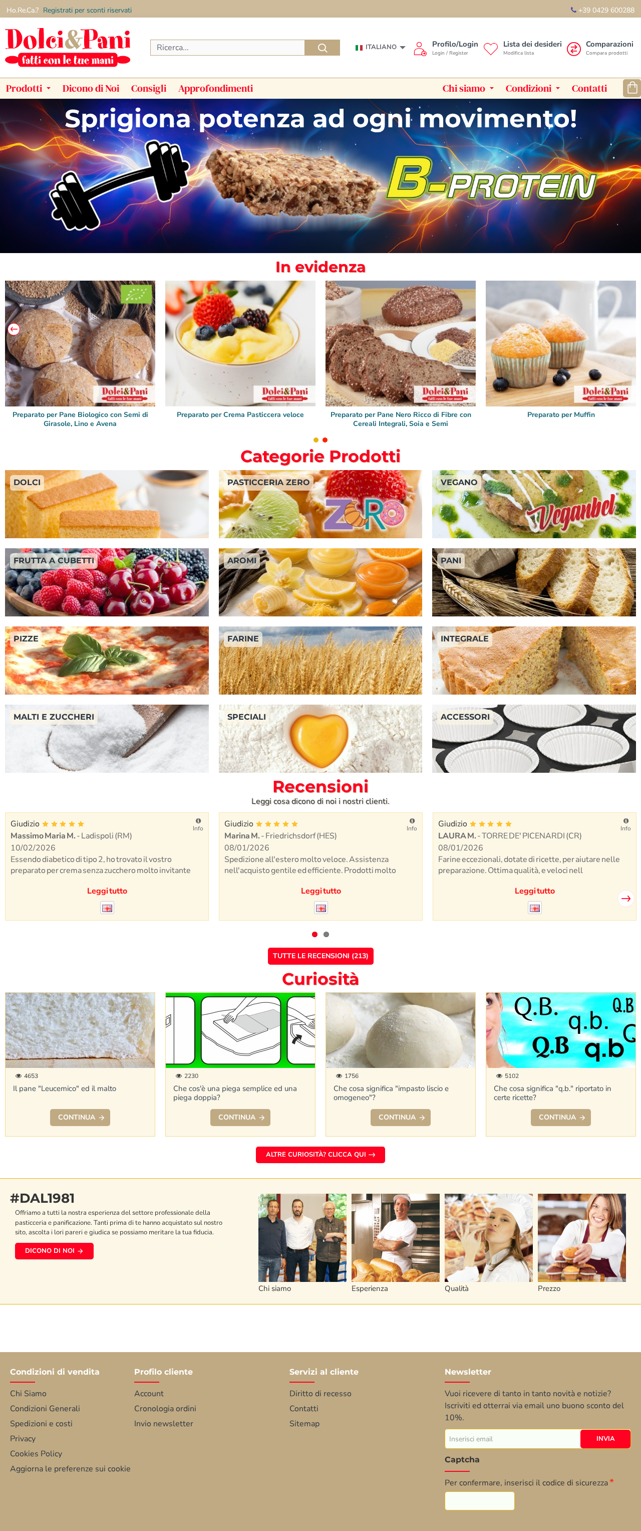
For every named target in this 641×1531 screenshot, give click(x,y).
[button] (14, 329)
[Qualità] (491, 1235)
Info (205, 828)
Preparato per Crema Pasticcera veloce (400, 414)
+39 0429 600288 (605, 10)
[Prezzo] (584, 1235)
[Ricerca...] (322, 48)
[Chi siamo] (305, 1235)
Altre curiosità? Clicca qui (316, 1154)
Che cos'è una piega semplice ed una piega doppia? (235, 1093)
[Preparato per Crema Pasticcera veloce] (401, 344)
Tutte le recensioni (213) (321, 956)
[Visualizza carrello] (632, 88)
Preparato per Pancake (80, 414)
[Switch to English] (114, 907)
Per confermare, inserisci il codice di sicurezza (526, 1482)
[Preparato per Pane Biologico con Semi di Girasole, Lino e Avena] (240, 344)
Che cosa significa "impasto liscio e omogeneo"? (391, 1093)
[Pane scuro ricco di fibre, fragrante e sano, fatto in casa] (561, 344)
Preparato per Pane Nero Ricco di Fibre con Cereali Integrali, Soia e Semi (561, 419)
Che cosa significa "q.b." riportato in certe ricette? (552, 1093)
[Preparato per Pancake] (80, 344)
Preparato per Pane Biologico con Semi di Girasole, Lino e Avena (240, 419)
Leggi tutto (114, 891)
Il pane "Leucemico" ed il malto (64, 1088)
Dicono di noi (50, 1250)
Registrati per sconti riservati (87, 10)
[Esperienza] (398, 1235)
